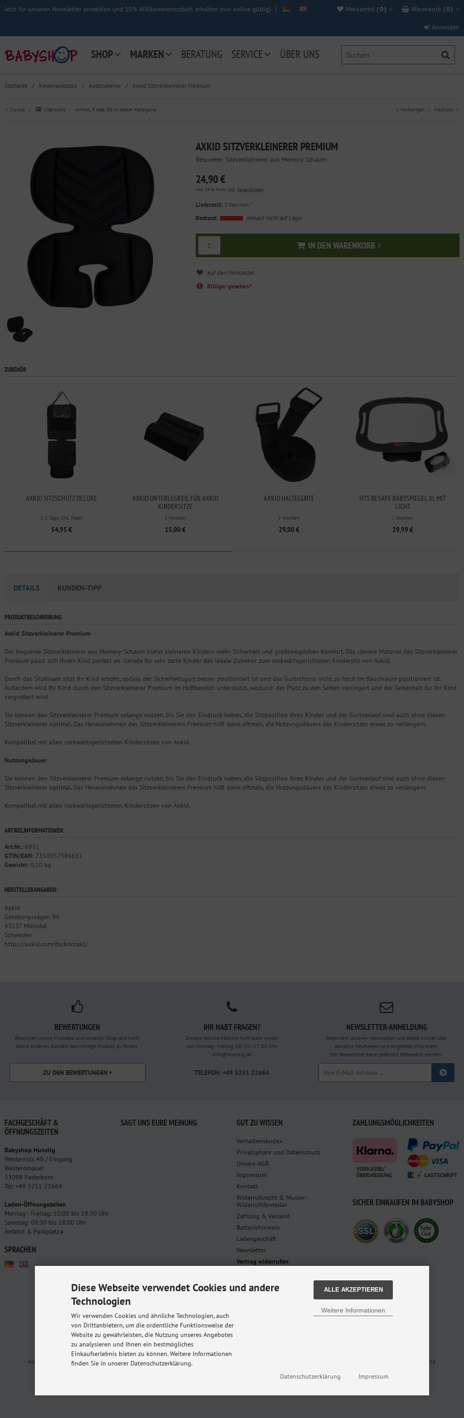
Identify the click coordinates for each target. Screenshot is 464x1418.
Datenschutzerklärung (310, 1376)
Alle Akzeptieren (353, 1289)
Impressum (373, 1376)
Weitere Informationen (353, 1310)
